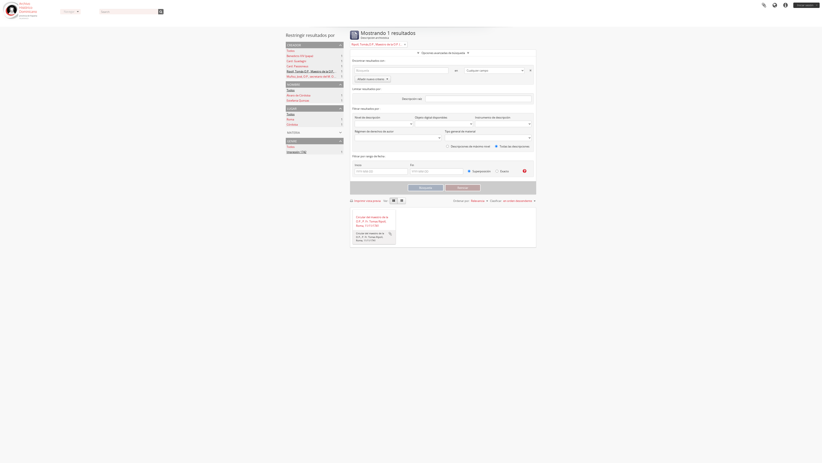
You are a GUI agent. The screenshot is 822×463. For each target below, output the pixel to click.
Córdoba (292, 124)
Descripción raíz (412, 99)
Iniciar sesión (805, 5)
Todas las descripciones (514, 146)
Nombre (293, 84)
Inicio (358, 165)
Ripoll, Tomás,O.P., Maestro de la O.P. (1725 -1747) (318, 71)
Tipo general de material (460, 131)
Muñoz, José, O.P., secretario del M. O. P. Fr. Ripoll (318, 76)
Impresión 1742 (296, 152)
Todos (291, 51)
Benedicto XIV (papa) (300, 56)
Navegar (69, 12)
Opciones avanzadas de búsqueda (443, 53)
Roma (290, 119)
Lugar (292, 108)
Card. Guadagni (296, 61)
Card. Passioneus (297, 66)
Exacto (504, 171)
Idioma (774, 5)
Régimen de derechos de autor (374, 131)
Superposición (481, 171)
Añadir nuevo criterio (370, 79)
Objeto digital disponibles (431, 117)
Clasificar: (496, 201)
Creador (294, 45)
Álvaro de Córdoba (298, 95)
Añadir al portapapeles (390, 234)
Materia (293, 132)
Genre (292, 141)
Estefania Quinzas (298, 100)
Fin (412, 165)
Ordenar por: (461, 201)
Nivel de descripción (367, 117)
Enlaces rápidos (785, 5)
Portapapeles (764, 5)
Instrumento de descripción (492, 117)
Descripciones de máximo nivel (470, 146)
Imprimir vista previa (367, 201)
